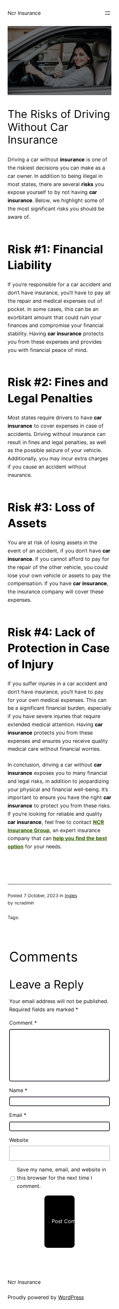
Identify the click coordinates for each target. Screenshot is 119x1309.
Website (18, 1140)
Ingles (71, 895)
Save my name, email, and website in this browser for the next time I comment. (61, 1177)
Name (18, 1090)
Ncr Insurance (24, 13)
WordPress (71, 1297)
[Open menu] (107, 13)
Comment (23, 1023)
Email (17, 1115)
